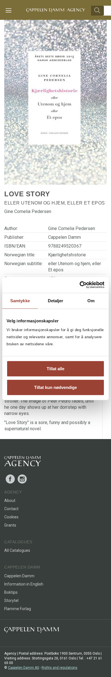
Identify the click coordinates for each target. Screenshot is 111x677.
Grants (10, 525)
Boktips (11, 592)
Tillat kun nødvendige (55, 387)
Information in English (23, 584)
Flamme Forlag (17, 608)
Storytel (11, 600)
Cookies (11, 517)
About (9, 500)
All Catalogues (17, 550)
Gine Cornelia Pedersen (71, 228)
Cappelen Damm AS (23, 668)
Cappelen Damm (64, 237)
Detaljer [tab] (55, 300)
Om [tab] (90, 300)
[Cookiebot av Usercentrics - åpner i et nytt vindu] (79, 285)
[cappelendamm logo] (31, 631)
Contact (11, 508)
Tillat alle (55, 368)
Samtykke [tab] (20, 300)
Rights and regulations (59, 668)
